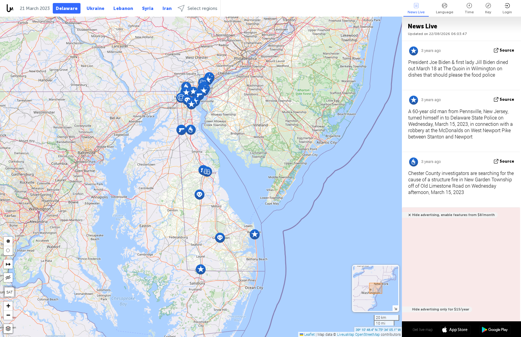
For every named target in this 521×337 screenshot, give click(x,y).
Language (444, 12)
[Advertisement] (460, 270)
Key (488, 12)
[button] (207, 171)
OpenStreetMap (367, 334)
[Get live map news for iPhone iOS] (455, 330)
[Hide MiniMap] (395, 308)
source (507, 50)
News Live (416, 12)
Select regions (202, 8)
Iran (167, 8)
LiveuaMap (345, 334)
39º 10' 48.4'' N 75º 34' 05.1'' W (378, 329)
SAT (9, 292)
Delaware (66, 8)
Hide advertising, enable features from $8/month (453, 215)
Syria (147, 8)
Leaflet (309, 334)
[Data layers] (8, 328)
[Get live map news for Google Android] (495, 330)
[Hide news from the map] (8, 277)
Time (469, 12)
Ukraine (95, 8)
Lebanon (123, 8)
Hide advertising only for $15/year (440, 309)
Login (507, 12)
